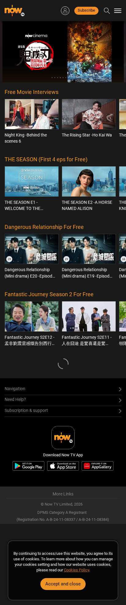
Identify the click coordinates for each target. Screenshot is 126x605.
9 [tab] (74, 77)
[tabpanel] (63, 51)
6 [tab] (66, 77)
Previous (14, 51)
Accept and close (63, 584)
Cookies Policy (76, 570)
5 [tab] (63, 77)
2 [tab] (55, 77)
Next (112, 51)
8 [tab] (71, 77)
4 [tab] (60, 77)
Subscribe (86, 10)
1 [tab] (52, 77)
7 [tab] (68, 77)
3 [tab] (57, 77)
